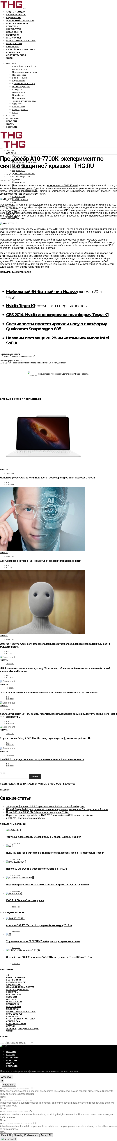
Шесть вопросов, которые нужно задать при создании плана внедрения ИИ (40, 560)
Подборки (12, 118)
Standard (25, 1088)
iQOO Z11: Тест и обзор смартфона (25, 818)
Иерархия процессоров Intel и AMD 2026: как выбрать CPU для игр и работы (49, 815)
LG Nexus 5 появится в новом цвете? (17, 356)
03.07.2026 (16, 891)
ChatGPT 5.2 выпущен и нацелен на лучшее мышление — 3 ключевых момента (42, 759)
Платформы (13, 38)
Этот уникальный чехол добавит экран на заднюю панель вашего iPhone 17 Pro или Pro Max (49, 692)
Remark (25, 1100)
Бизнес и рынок (16, 14)
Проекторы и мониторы (20, 40)
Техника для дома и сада (24, 101)
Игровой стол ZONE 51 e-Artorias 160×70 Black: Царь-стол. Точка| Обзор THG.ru (49, 957)
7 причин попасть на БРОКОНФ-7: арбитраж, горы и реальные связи (43, 941)
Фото (9, 58)
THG (7, 482)
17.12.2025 (10, 567)
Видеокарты (13, 17)
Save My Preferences (26, 1135)
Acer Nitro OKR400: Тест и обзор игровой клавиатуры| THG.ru (39, 925)
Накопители (13, 29)
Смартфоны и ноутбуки (20, 49)
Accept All (6, 1077)
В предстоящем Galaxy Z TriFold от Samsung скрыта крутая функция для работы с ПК (45, 738)
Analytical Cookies (12, 1112)
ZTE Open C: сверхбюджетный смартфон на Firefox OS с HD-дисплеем (33, 363)
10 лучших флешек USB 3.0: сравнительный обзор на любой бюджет (45, 806)
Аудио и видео (15, 11)
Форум (10, 124)
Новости (11, 121)
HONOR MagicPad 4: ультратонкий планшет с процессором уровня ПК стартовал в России (47, 477)
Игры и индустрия (17, 23)
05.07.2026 (16, 843)
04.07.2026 (10, 484)
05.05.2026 (16, 964)
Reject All (6, 1135)
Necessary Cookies (12, 1088)
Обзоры (11, 63)
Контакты (12, 127)
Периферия (13, 35)
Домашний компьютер (20, 20)
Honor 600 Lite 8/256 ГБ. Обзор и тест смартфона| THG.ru (37, 812)
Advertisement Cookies (14, 1124)
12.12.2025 (10, 699)
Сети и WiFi (12, 46)
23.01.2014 (10, 175)
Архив (3, 1043)
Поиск (3, 773)
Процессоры (14, 43)
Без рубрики (13, 980)
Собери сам (13, 52)
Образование (14, 32)
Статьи (10, 115)
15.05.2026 (16, 948)
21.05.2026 (16, 932)
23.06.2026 (16, 907)
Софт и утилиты (16, 55)
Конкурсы (12, 26)
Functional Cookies (12, 1100)
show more (9, 1084)
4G (7, 975)
